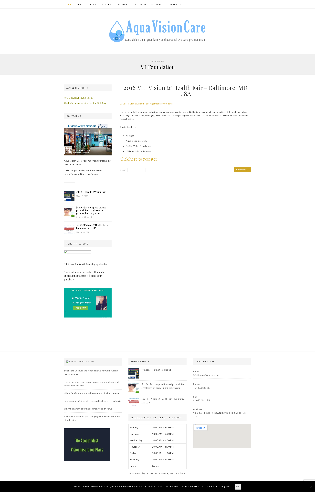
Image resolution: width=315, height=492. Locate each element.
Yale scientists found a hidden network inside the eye (91, 393)
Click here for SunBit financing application (85, 264)
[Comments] (92, 185)
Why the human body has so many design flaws (88, 408)
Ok (238, 486)
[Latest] (80, 185)
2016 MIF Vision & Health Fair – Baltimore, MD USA (185, 90)
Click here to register (138, 159)
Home (68, 4)
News (93, 4)
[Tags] (103, 185)
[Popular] (69, 185)
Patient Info (157, 4)
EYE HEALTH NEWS (84, 361)
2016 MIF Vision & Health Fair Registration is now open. (146, 103)
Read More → (243, 170)
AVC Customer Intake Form (78, 97)
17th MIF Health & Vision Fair (156, 369)
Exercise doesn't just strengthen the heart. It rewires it (92, 401)
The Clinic (106, 4)
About (80, 4)
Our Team (122, 4)
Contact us (175, 4)
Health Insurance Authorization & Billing (85, 103)
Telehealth (140, 4)
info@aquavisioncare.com (206, 375)
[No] (311, 486)
